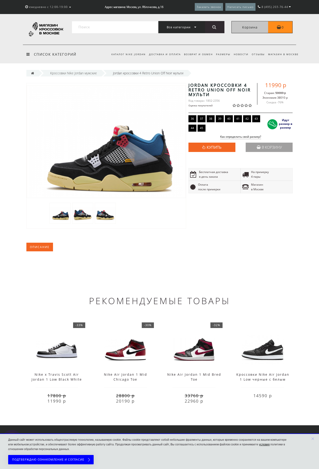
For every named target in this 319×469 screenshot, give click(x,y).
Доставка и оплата (165, 54)
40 (228, 119)
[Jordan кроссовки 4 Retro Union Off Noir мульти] (60, 213)
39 (219, 119)
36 (192, 119)
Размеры (223, 54)
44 (192, 128)
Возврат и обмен (198, 54)
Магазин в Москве (283, 54)
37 (201, 119)
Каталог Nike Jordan (128, 54)
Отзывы (258, 54)
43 (256, 119)
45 (201, 128)
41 (238, 119)
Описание (40, 247)
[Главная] (32, 73)
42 (247, 119)
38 (210, 119)
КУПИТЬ (214, 147)
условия (264, 444)
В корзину (272, 147)
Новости (241, 54)
